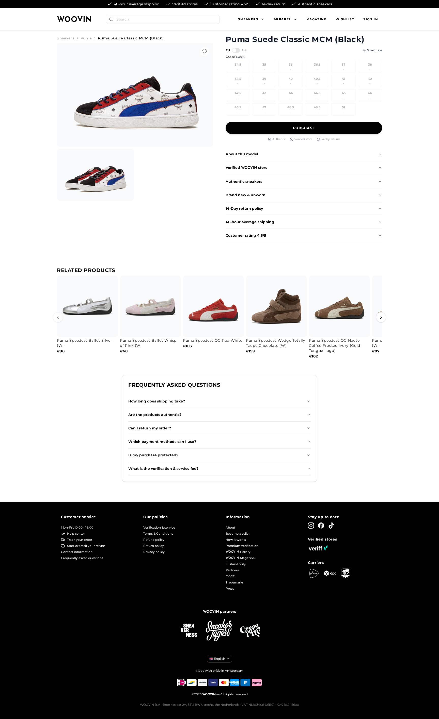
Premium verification (242, 546)
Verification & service (159, 527)
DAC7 (230, 576)
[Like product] (204, 51)
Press (230, 588)
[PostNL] (314, 573)
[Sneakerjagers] (219, 631)
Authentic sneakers (244, 181)
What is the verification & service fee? (163, 468)
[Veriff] (318, 548)
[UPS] (345, 573)
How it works (236, 540)
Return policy (153, 546)
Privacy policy (154, 552)
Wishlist (345, 19)
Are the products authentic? (154, 414)
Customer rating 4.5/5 (246, 235)
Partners (232, 570)
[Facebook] (321, 525)
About (230, 527)
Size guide (374, 50)
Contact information (76, 552)
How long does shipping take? (156, 401)
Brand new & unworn (245, 195)
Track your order (79, 540)
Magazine (316, 19)
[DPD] (330, 573)
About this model (242, 154)
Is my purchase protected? (153, 455)
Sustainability (236, 564)
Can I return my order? (149, 428)
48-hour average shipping (250, 222)
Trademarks (235, 582)
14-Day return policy (244, 208)
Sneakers (65, 38)
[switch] (236, 50)
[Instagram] (311, 525)
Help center (76, 533)
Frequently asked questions (82, 558)
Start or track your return (86, 546)
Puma (86, 38)
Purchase (304, 128)
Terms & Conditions (158, 533)
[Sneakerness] (189, 630)
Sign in (370, 19)
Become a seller (238, 533)
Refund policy (153, 540)
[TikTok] (331, 525)
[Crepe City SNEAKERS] (250, 630)
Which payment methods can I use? (162, 441)
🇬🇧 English (217, 659)
